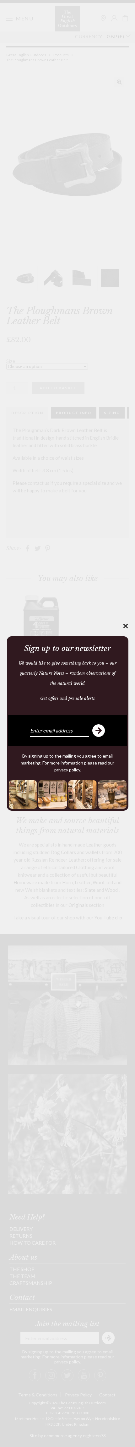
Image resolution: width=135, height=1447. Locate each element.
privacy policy (67, 769)
